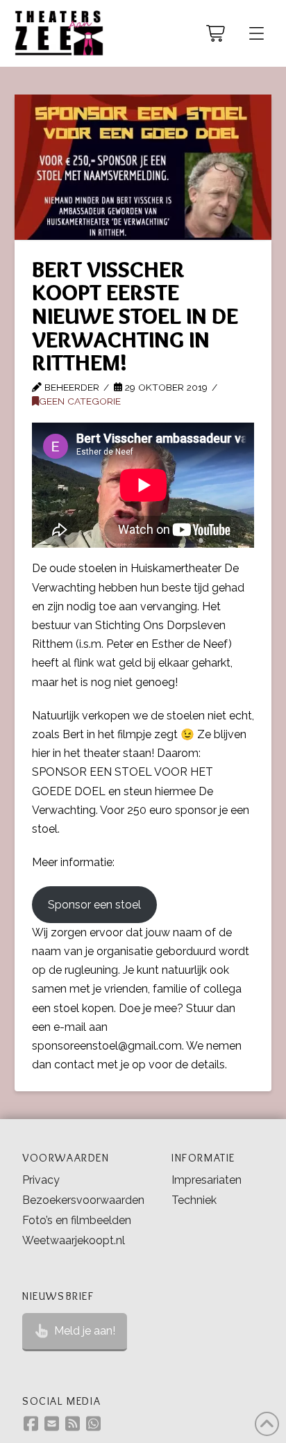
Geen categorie (80, 401)
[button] (256, 33)
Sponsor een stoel (94, 904)
